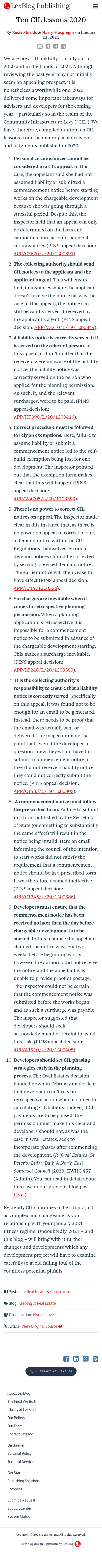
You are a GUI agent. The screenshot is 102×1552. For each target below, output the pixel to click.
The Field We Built (21, 1401)
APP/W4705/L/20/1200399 (44, 498)
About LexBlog (18, 1393)
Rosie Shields (24, 32)
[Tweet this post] (48, 46)
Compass (14, 1489)
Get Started (16, 1473)
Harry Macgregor (58, 32)
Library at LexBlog (21, 1409)
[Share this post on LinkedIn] (63, 46)
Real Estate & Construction (50, 1292)
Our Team (15, 1426)
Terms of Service (20, 1461)
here (19, 1195)
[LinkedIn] (76, 1358)
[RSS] (95, 1358)
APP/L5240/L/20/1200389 (43, 670)
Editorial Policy (19, 1453)
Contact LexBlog (20, 1434)
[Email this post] (40, 46)
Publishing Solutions (23, 1481)
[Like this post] (55, 46)
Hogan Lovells (45, 1315)
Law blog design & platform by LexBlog (47, 1544)
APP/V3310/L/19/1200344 (64, 327)
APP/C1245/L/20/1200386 (44, 897)
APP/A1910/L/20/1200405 (44, 1049)
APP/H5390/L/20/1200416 (44, 417)
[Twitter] (86, 1358)
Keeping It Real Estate (37, 1303)
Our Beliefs (16, 1418)
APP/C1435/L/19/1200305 (44, 791)
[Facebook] (66, 1358)
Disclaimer (16, 1445)
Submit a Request (21, 1500)
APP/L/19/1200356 (35, 588)
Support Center (19, 1508)
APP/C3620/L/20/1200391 (44, 253)
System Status (18, 1516)
